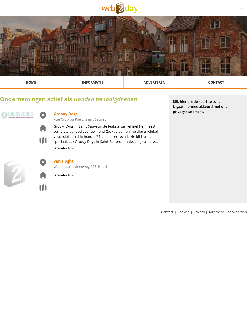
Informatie (92, 82)
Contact (216, 82)
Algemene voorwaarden (228, 212)
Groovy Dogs (66, 114)
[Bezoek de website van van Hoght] (40, 175)
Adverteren (154, 82)
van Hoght (64, 161)
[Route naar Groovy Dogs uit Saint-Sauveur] (40, 140)
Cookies (183, 212)
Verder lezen (66, 148)
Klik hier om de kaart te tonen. (198, 101)
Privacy (199, 212)
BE (242, 8)
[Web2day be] (119, 8)
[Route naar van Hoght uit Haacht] (40, 187)
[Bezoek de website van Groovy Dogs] (40, 128)
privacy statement (188, 111)
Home (31, 82)
